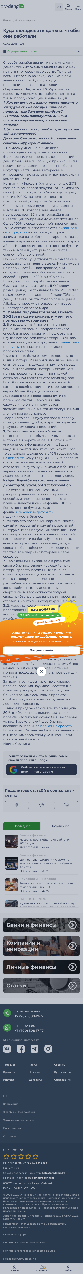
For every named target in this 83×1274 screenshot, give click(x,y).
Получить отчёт (41, 650)
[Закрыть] (41, 671)
